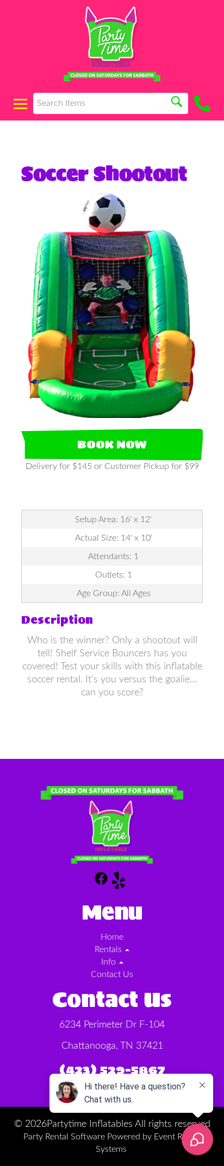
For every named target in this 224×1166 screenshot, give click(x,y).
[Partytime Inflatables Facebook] (101, 882)
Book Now (112, 444)
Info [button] (109, 962)
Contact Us (112, 974)
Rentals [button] (109, 949)
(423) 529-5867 (112, 1069)
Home (112, 937)
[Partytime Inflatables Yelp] (118, 882)
